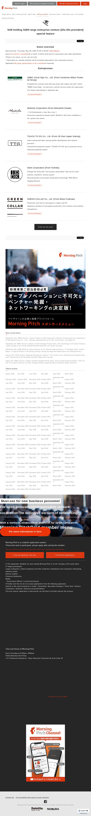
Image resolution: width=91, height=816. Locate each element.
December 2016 (23, 463)
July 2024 (9, 392)
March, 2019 (57, 439)
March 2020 (57, 430)
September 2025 (58, 378)
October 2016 (46, 463)
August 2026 (10, 374)
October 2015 (46, 472)
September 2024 (58, 388)
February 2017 (70, 457)
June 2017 (21, 457)
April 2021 (44, 420)
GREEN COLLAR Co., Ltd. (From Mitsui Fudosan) (51, 199)
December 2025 (34, 379)
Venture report (20, 3)
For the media (79, 14)
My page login (20, 63)
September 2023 (58, 397)
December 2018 (23, 444)
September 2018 (58, 443)
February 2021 (70, 420)
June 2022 (21, 411)
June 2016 (21, 467)
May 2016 (32, 467)
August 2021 (69, 417)
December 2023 (23, 398)
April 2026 (56, 374)
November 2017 (34, 454)
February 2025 (70, 383)
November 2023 (34, 398)
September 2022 (58, 406)
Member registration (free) (68, 3)
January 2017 (10, 463)
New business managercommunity (42, 3)
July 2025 (9, 383)
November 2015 (34, 472)
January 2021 (10, 426)
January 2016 (10, 472)
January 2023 (10, 407)
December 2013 (23, 489)
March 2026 (69, 374)
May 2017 (32, 457)
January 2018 (10, 454)
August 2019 (69, 435)
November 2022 (34, 407)
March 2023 (57, 402)
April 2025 (44, 383)
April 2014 (44, 485)
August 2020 (69, 426)
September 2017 (58, 453)
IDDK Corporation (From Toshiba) (43, 168)
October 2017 (46, 454)
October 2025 (46, 379)
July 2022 (9, 411)
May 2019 (32, 439)
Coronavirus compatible (19, 54)
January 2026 (22, 379)
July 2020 (9, 430)
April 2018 (44, 448)
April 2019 (44, 439)
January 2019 (10, 444)
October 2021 (46, 417)
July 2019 (9, 439)
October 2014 (46, 482)
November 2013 (34, 489)
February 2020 (70, 430)
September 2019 (58, 434)
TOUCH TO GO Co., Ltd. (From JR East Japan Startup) (53, 136)
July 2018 (9, 448)
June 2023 (21, 402)
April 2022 (44, 411)
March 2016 (57, 467)
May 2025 (32, 383)
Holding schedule (42, 14)
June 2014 (21, 485)
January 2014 (10, 489)
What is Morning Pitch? (19, 14)
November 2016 (34, 463)
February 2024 (70, 392)
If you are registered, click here (24, 555)
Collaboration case (67, 14)
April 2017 (44, 457)
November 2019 (34, 435)
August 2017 (69, 454)
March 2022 (57, 411)
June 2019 (21, 439)
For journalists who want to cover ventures (32, 797)
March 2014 (57, 485)
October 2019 (46, 435)
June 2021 (21, 420)
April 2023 (44, 402)
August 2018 (69, 444)
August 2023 (69, 398)
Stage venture (6, 14)
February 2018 (70, 448)
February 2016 (70, 467)
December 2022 (23, 407)
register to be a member (35, 63)
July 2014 (9, 485)
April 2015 (44, 476)
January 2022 (10, 417)
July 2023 (9, 402)
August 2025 (69, 379)
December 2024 (23, 389)
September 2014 (58, 481)
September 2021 (58, 416)
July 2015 (9, 476)
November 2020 (34, 426)
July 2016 (9, 467)
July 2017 (9, 457)
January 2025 (10, 389)
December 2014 (23, 482)
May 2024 (32, 392)
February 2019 (70, 439)
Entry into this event (45, 227)
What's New (32, 14)
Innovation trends (54, 14)
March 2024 (57, 392)
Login (85, 3)
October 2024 (46, 389)
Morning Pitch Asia (8, 18)
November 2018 (34, 444)
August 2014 (69, 482)
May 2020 (32, 430)
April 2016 (44, 467)
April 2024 (44, 392)
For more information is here (25, 531)
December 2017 (23, 454)
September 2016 (58, 462)
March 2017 (57, 457)
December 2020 (23, 426)
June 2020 (21, 430)
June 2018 (21, 448)
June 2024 (21, 392)
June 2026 (33, 374)
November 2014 (34, 482)
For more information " (35, 94)
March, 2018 (57, 448)
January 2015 (10, 482)
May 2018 (32, 448)
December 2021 (23, 417)
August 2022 (69, 407)
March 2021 (57, 420)
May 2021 (32, 420)
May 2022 (32, 411)
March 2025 (57, 383)
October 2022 (46, 407)
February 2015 (70, 476)
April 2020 (44, 430)
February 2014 (70, 485)
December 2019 (23, 435)
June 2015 (21, 476)
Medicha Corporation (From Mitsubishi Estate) (49, 108)
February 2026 (11, 379)
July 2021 (9, 420)
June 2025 (21, 383)
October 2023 (46, 398)
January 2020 (10, 435)
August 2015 (69, 472)
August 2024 (69, 389)
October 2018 (46, 444)
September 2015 (58, 471)
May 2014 (32, 485)
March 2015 (57, 476)
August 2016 (69, 463)
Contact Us (10, 797)
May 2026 (44, 374)
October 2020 (46, 426)
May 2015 (32, 476)
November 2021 (34, 417)
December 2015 (23, 472)
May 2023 (32, 402)
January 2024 (10, 398)
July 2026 (20, 374)
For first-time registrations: (65, 555)
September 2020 (58, 425)
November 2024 (34, 389)
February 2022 (70, 411)
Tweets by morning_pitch (57, 696)
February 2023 (70, 402)
